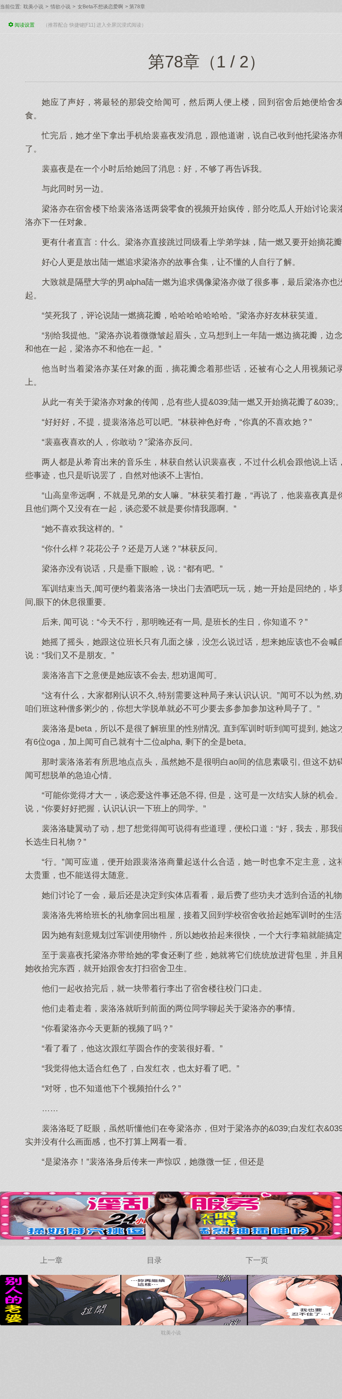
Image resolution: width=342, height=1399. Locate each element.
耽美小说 (33, 7)
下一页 (257, 1260)
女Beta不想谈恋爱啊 (100, 7)
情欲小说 (60, 7)
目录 (154, 1260)
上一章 (51, 1260)
